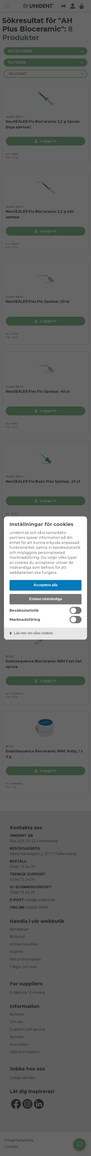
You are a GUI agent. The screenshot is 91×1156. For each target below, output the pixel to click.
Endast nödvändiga (45, 599)
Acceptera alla (45, 585)
